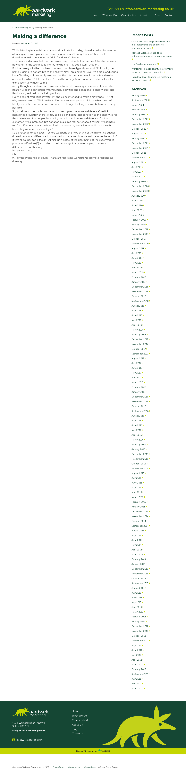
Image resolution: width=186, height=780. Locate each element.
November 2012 (140, 630)
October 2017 (139, 348)
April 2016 (137, 434)
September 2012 (140, 640)
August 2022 (138, 133)
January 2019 (138, 281)
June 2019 (137, 257)
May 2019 (136, 262)
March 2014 (138, 554)
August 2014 (138, 530)
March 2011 (137, 688)
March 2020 (138, 214)
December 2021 (140, 143)
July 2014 (136, 535)
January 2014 (138, 564)
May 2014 (136, 544)
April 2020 (137, 210)
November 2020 (140, 190)
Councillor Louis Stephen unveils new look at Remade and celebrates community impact (151, 44)
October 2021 (139, 152)
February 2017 (139, 387)
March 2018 (138, 329)
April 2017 (137, 377)
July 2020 (137, 200)
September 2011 (140, 673)
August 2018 (138, 305)
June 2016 (137, 425)
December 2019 (140, 229)
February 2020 (139, 219)
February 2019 (139, 277)
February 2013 (139, 616)
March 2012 (138, 664)
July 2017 (136, 363)
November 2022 (140, 123)
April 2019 (137, 267)
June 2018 (137, 315)
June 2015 (137, 482)
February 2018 (139, 334)
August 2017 (138, 358)
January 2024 (138, 109)
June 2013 (137, 597)
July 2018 (136, 310)
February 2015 (139, 501)
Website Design (90, 767)
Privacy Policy (58, 767)
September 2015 (140, 468)
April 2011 (137, 683)
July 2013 (136, 592)
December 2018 (140, 286)
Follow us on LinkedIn (29, 740)
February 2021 (139, 181)
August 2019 (138, 248)
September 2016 (140, 411)
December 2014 (140, 511)
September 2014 (140, 525)
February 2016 (139, 444)
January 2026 (138, 95)
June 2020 (137, 205)
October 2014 (139, 521)
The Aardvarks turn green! (145, 63)
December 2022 (140, 119)
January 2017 (138, 391)
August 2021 (138, 162)
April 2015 (137, 492)
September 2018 (140, 300)
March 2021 (138, 176)
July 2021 (136, 167)
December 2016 (140, 396)
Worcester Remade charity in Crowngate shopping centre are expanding (153, 70)
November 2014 (140, 516)
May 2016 (136, 430)
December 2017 (140, 339)
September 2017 (140, 353)
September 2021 (140, 157)
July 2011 (136, 678)
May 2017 (136, 372)
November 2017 (140, 344)
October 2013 (139, 578)
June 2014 (137, 540)
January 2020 (139, 224)
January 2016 (138, 449)
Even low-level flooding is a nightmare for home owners (151, 78)
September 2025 (140, 100)
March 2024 (138, 104)
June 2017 (137, 367)
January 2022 (138, 138)
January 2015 (138, 506)
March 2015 (138, 497)
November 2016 (140, 401)
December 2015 (140, 454)
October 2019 (139, 238)
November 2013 (140, 573)
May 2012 (136, 654)
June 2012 (137, 650)
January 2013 (138, 621)
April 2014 (137, 549)
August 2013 (138, 587)
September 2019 (140, 243)
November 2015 (140, 458)
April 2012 (137, 659)
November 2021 (140, 147)
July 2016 (136, 420)
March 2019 (138, 272)
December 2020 (140, 186)
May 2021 (136, 171)
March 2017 (137, 382)
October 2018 (139, 296)
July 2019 (136, 253)
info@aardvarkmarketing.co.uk (149, 9)
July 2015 (136, 477)
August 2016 (138, 415)
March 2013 (138, 611)
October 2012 (139, 635)
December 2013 (140, 568)
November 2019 (140, 233)
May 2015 (136, 487)
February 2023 (139, 114)
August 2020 (138, 195)
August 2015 (138, 473)
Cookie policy (74, 767)
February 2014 (139, 559)
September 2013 (140, 583)
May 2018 (136, 320)
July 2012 (136, 645)
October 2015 (139, 463)
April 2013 (137, 607)
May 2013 (136, 602)
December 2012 (140, 626)
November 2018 (140, 291)
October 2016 (139, 406)
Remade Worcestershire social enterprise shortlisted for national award (152, 54)
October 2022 (139, 128)
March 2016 (138, 439)
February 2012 (139, 669)
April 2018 (137, 324)
